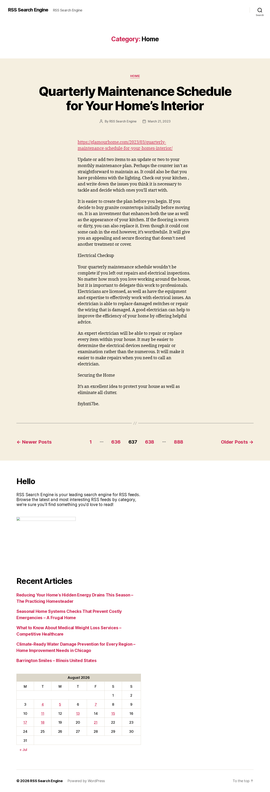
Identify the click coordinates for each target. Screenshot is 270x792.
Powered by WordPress (86, 781)
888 (178, 442)
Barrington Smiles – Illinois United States (56, 660)
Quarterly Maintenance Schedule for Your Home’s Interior (135, 98)
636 (115, 442)
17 (25, 722)
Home (135, 76)
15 (113, 713)
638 (149, 442)
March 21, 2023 (159, 121)
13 (78, 713)
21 (95, 722)
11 (42, 713)
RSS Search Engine (28, 10)
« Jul (23, 750)
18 (42, 722)
